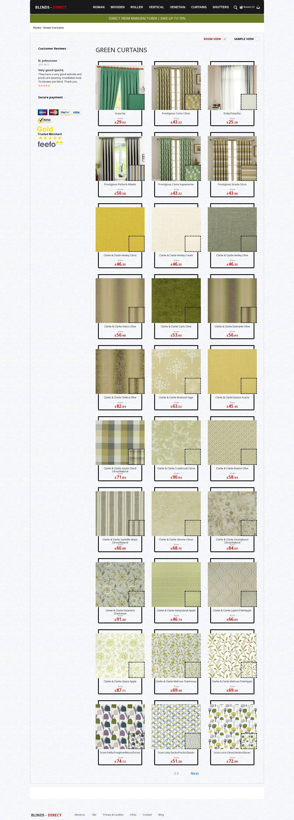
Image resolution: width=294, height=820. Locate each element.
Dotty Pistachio (232, 113)
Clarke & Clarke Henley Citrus (120, 255)
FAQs (133, 814)
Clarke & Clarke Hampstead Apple (176, 610)
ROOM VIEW (212, 39)
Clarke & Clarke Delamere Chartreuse (120, 612)
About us (80, 814)
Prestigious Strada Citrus (232, 184)
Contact (147, 814)
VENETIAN (177, 7)
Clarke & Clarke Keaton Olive (232, 468)
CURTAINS (199, 7)
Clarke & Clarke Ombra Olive (120, 397)
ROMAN (99, 7)
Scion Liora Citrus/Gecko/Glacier (232, 752)
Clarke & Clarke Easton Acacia (232, 397)
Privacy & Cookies (113, 814)
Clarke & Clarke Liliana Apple (120, 681)
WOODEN (118, 7)
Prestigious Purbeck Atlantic (120, 184)
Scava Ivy (120, 113)
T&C (94, 814)
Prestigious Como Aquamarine (176, 184)
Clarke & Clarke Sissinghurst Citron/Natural (232, 541)
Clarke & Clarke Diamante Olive (232, 326)
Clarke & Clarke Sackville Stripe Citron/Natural (120, 541)
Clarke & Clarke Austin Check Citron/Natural (120, 470)
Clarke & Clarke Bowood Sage (176, 397)
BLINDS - (51, 7)
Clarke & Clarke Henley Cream (176, 255)
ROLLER (137, 7)
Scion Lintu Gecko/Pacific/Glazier (176, 752)
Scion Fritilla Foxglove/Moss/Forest (120, 752)
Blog (161, 814)
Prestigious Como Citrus (176, 113)
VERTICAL (156, 7)
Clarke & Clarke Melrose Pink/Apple (232, 681)
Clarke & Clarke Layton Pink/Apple (232, 610)
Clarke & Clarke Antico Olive (120, 326)
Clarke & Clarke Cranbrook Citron (176, 468)
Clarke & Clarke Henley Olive (232, 255)
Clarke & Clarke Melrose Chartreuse (176, 681)
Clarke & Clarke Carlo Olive (176, 326)
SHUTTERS (221, 7)
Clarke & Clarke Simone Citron (176, 539)
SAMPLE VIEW (244, 39)
